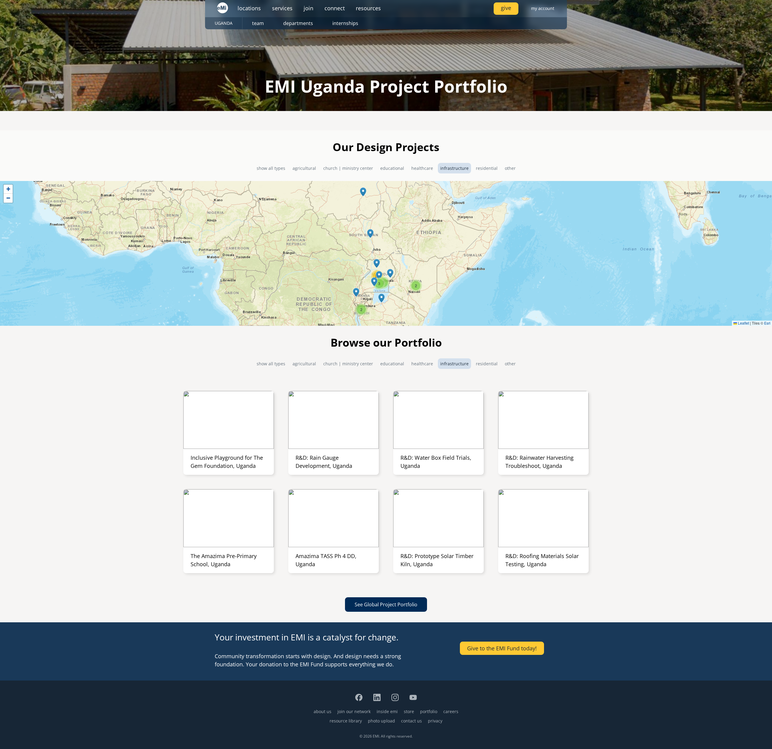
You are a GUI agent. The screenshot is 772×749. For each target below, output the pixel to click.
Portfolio (428, 711)
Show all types (271, 168)
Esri (767, 322)
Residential (487, 168)
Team (258, 23)
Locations (249, 8)
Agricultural (304, 168)
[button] (363, 191)
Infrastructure (454, 168)
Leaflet (743, 322)
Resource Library (346, 721)
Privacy (435, 721)
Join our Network (354, 711)
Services (282, 8)
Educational (392, 168)
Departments (298, 23)
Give (506, 7)
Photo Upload (381, 721)
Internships (345, 23)
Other (510, 168)
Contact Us (411, 721)
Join (308, 8)
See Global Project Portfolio (386, 604)
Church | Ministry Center (348, 168)
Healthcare (422, 168)
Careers (450, 711)
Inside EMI (387, 711)
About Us (322, 711)
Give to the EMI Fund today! (502, 648)
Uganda (224, 23)
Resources (368, 8)
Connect (334, 8)
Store (409, 711)
